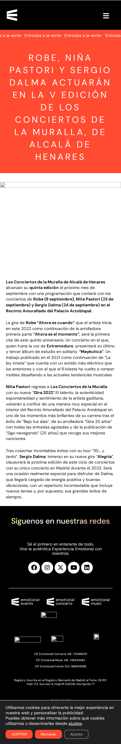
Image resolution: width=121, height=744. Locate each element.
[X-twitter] (60, 568)
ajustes (75, 723)
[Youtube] (74, 568)
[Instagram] (47, 568)
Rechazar (48, 734)
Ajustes (76, 734)
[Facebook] (34, 568)
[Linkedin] (87, 568)
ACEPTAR (19, 734)
